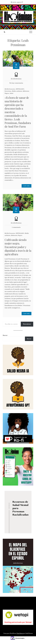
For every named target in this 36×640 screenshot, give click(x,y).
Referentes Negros (16, 235)
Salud (11, 93)
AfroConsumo (10, 89)
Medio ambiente (17, 91)
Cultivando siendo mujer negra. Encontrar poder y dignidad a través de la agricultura (18, 247)
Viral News (20, 633)
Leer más (26, 186)
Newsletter (27, 324)
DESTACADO (20, 89)
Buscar (5, 335)
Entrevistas (8, 91)
